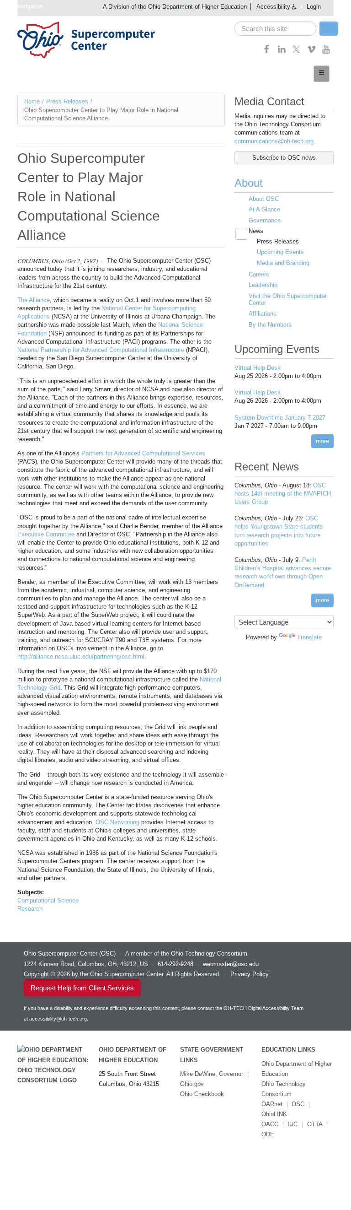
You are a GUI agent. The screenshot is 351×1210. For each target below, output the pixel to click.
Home (32, 101)
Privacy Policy (249, 974)
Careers (259, 274)
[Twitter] (296, 52)
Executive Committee (45, 534)
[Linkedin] (281, 52)
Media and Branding (283, 262)
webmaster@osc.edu (231, 964)
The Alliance (33, 300)
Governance (265, 220)
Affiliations (263, 313)
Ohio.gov (192, 1083)
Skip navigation (22, 6)
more (322, 441)
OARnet (271, 1104)
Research (30, 908)
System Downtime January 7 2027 (279, 417)
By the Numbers (270, 324)
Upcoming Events (280, 251)
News (256, 230)
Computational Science (48, 900)
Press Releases (67, 101)
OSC (298, 1104)
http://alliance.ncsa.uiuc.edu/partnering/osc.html (80, 656)
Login (314, 6)
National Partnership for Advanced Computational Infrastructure (100, 349)
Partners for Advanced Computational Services (143, 453)
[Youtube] (326, 52)
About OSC (264, 198)
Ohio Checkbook (202, 1094)
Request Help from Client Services (82, 988)
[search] (275, 29)
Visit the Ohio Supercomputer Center (288, 299)
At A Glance (264, 209)
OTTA (315, 1124)
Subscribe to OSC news (284, 157)
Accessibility (273, 6)
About (248, 183)
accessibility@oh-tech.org (58, 1018)
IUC (292, 1124)
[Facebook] (266, 52)
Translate (309, 637)
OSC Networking (117, 822)
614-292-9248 (175, 964)
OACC (269, 1124)
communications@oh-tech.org (274, 141)
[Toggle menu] (322, 73)
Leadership (263, 284)
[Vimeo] (311, 52)
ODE (267, 1134)
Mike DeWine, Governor (211, 1073)
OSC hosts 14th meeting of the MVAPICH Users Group (282, 493)
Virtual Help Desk (257, 367)
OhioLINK (274, 1114)
